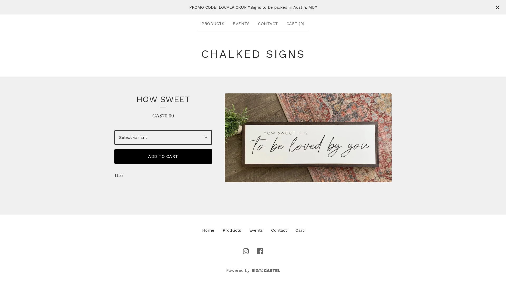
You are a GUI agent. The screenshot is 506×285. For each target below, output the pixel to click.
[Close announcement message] (497, 7)
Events (241, 23)
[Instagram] (246, 251)
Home (208, 230)
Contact (268, 23)
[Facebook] (260, 251)
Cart (299, 230)
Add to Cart (163, 156)
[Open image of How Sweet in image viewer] (308, 137)
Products (213, 23)
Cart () (295, 23)
